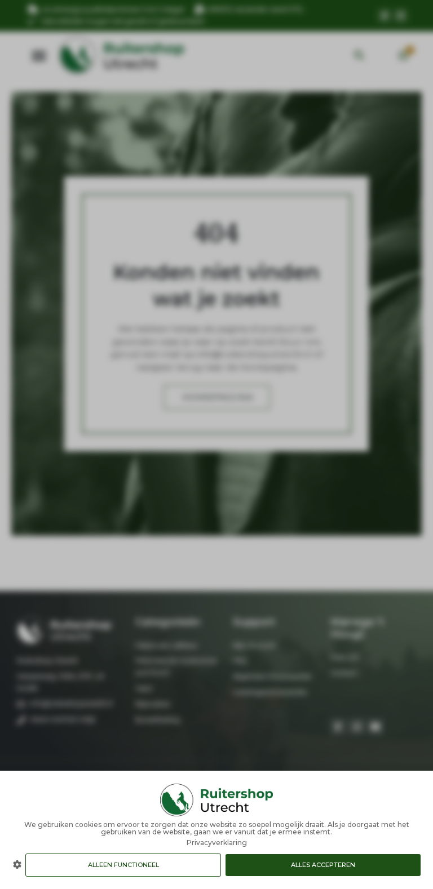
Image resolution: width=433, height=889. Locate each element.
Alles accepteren (323, 865)
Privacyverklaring (217, 842)
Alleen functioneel (123, 865)
